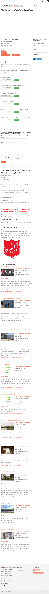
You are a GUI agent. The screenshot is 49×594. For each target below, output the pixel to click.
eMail (8, 142)
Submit (3, 161)
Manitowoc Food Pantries (42, 13)
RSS (2, 585)
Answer (16, 79)
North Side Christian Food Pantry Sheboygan (12, 420)
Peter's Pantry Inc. (6, 266)
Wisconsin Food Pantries (31, 13)
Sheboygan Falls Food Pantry (9, 394)
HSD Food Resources (39, 572)
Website (4, 50)
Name (4, 137)
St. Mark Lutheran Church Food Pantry (11, 444)
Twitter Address (5, 55)
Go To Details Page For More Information (11, 291)
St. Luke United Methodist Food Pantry (11, 472)
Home (25, 13)
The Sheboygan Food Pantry (8, 364)
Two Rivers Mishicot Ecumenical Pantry (11, 298)
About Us (38, 591)
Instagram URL (15, 55)
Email (2, 278)
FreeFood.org (37, 570)
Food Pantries (12, 6)
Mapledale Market (6, 503)
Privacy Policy (4, 583)
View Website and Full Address (22, 268)
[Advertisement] (24, 25)
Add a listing (20, 570)
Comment (5, 147)
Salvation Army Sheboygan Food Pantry (11, 529)
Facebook (4, 52)
